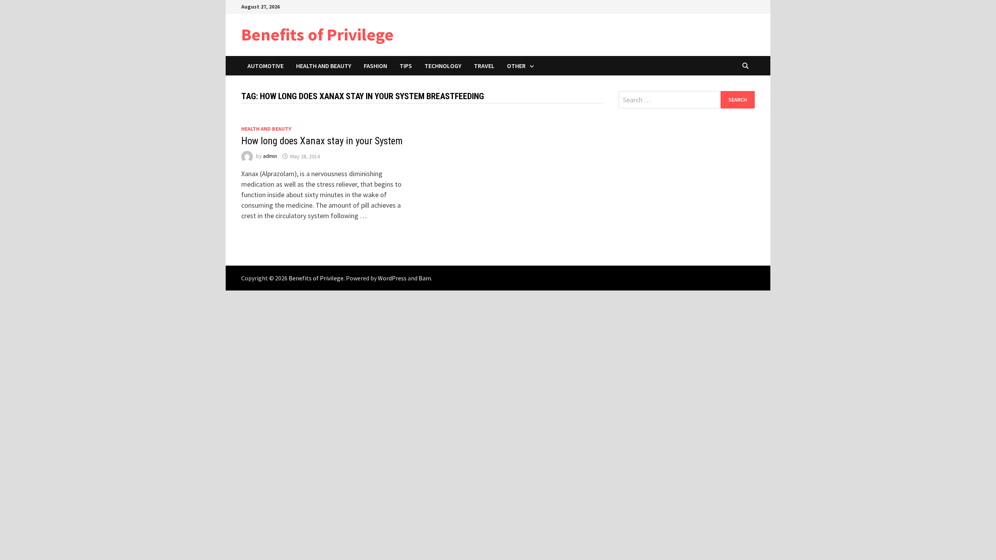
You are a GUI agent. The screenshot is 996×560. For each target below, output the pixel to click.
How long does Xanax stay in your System (322, 141)
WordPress (392, 278)
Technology (442, 66)
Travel (484, 66)
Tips (406, 66)
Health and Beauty (323, 66)
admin (270, 156)
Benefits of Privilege (317, 34)
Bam (425, 278)
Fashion (375, 66)
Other (516, 66)
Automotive (265, 66)
